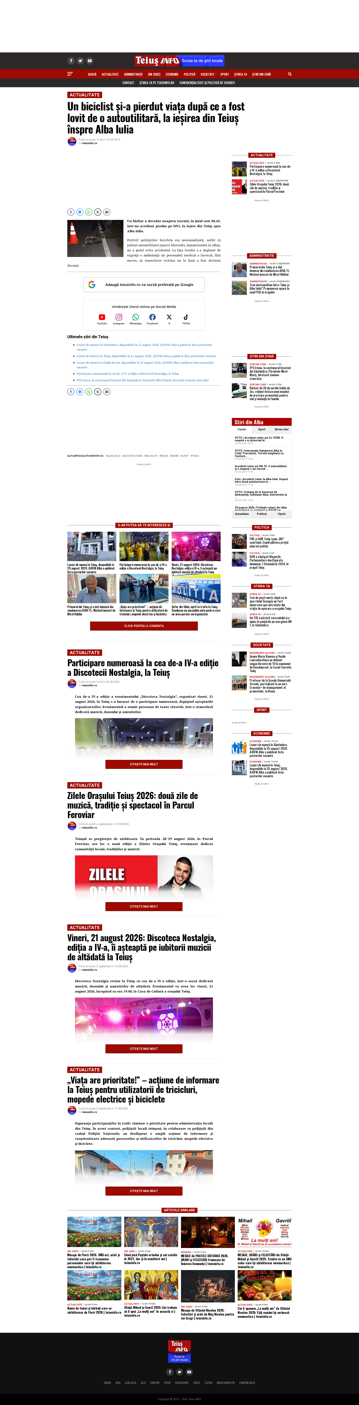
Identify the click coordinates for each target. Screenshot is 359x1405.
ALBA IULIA (130, 1383)
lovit (185, 456)
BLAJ (143, 1383)
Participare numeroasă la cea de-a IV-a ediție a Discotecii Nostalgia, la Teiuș (128, 374)
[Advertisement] (179, 26)
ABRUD (107, 1383)
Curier (242, 429)
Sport (224, 74)
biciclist (151, 456)
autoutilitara (133, 456)
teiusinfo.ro (89, 143)
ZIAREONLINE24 (247, 1383)
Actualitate (110, 74)
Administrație (133, 74)
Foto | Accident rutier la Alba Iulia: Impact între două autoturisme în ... (261, 480)
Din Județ (154, 74)
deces (164, 456)
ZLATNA (208, 1383)
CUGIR (167, 1383)
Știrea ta (240, 74)
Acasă (92, 74)
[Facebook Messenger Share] (79, 212)
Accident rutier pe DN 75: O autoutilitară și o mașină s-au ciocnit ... (261, 468)
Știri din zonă (261, 74)
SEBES (196, 1383)
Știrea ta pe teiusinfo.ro (156, 82)
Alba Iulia (113, 456)
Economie (172, 74)
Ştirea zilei (282, 429)
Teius (195, 456)
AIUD (118, 1383)
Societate (207, 74)
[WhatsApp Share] (88, 212)
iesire (175, 456)
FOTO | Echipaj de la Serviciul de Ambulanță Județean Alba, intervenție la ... (261, 495)
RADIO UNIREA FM (226, 1383)
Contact (128, 82)
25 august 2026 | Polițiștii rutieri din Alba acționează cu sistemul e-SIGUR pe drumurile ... (261, 510)
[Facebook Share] (70, 212)
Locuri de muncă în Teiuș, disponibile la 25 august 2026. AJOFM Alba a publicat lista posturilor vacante (146, 356)
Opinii (282, 514)
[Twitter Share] (97, 212)
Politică (189, 74)
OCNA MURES (182, 1383)
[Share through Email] (106, 212)
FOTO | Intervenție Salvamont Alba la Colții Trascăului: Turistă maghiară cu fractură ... (259, 453)
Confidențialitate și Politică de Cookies (207, 82)
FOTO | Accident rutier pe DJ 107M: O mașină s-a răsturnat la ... (259, 439)
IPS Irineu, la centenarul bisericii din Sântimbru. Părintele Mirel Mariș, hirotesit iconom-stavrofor (143, 380)
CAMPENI (154, 1383)
